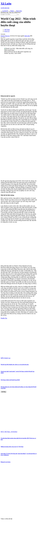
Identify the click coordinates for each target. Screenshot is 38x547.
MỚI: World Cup (5, 358)
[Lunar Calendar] (15, 11)
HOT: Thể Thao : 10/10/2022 (9, 431)
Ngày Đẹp (19, 11)
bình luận (27, 36)
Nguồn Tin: (4, 318)
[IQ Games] (1, 11)
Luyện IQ (5, 11)
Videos (12, 11)
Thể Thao (7, 29)
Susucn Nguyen (5, 36)
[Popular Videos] (9, 11)
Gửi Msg (3, 391)
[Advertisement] (19, 75)
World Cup (6, 31)
